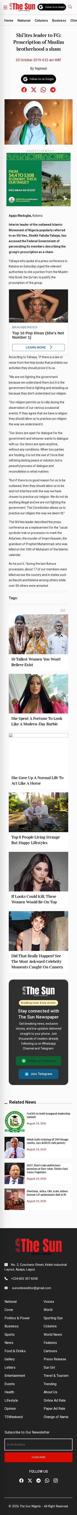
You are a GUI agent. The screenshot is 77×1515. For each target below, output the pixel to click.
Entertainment (14, 1376)
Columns (41, 20)
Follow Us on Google (55, 7)
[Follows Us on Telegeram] (53, 89)
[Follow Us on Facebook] (21, 1480)
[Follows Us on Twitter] (33, 89)
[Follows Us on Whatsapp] (43, 89)
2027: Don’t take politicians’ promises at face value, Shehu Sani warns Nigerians (47, 1169)
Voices (49, 1302)
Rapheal (41, 69)
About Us (50, 1392)
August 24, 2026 (36, 1123)
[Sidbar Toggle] (5, 7)
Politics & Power (17, 1318)
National (24, 20)
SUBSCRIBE (39, 1457)
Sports (9, 1335)
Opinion (10, 1409)
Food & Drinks (15, 1351)
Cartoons (50, 1351)
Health (9, 1392)
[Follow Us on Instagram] (55, 1480)
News (8, 1343)
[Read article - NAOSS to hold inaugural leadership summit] (14, 1121)
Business (59, 20)
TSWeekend (13, 1417)
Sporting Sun (53, 1318)
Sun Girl (49, 1367)
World (48, 1310)
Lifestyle (11, 1400)
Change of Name (56, 1417)
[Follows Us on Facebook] (24, 89)
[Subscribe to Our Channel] (38, 1480)
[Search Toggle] (70, 6)
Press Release (55, 1359)
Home (8, 20)
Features (50, 1343)
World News (53, 1335)
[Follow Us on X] (30, 1480)
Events (9, 1384)
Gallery (9, 1359)
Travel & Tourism (56, 1376)
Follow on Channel (41, 1061)
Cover (8, 1310)
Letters (9, 1367)
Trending (50, 1384)
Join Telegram (41, 1074)
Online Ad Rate (55, 1400)
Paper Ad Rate (54, 1409)
